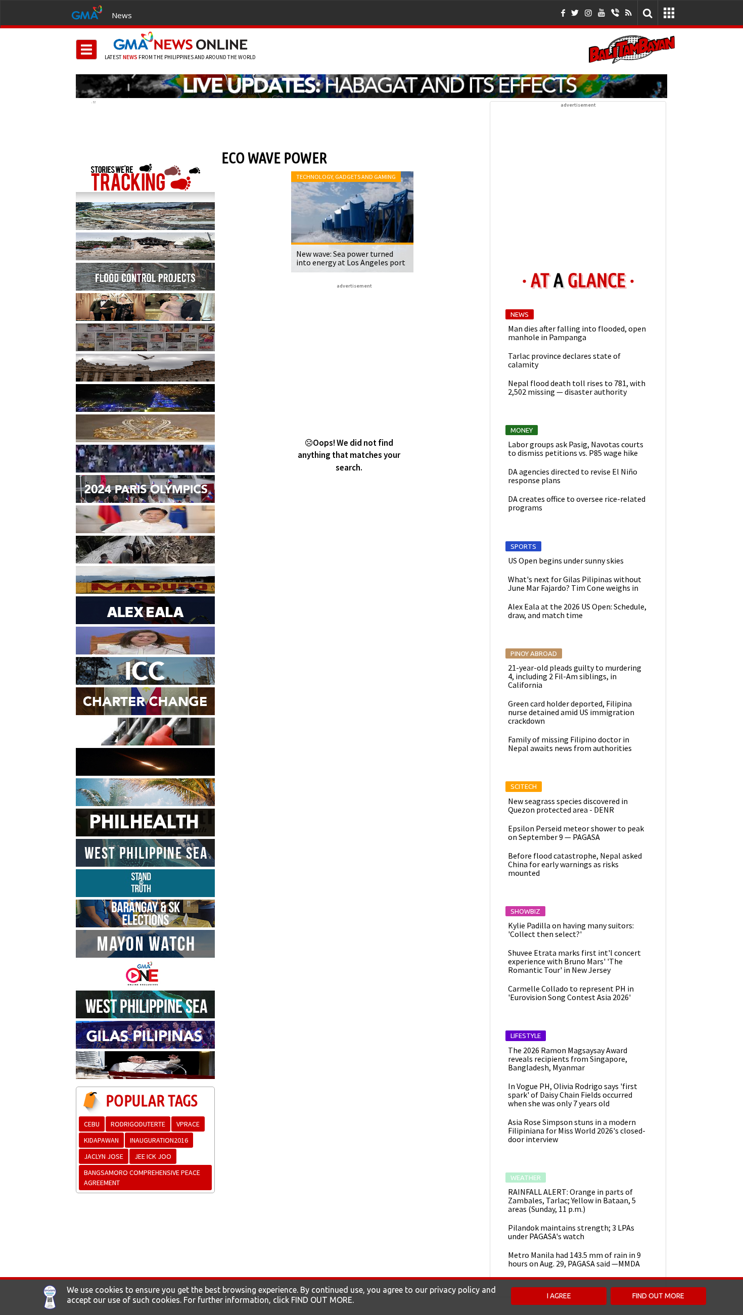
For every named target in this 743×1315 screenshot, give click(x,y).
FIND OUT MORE (658, 1296)
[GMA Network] (87, 11)
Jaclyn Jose (103, 1156)
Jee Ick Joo (152, 1156)
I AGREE (559, 1296)
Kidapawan (101, 1140)
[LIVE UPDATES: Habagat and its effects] (371, 86)
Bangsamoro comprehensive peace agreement (142, 1177)
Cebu (92, 1124)
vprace (188, 1124)
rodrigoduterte (138, 1124)
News (122, 15)
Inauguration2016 (159, 1140)
